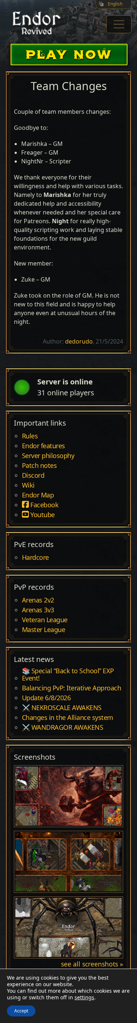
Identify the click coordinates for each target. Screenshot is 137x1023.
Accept (21, 1011)
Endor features (43, 446)
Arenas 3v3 (38, 610)
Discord (33, 475)
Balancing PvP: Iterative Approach (71, 688)
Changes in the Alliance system (67, 717)
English (115, 4)
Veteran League (45, 620)
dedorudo (79, 341)
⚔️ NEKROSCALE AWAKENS (62, 708)
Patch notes (39, 465)
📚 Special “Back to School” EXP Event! (68, 674)
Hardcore (35, 557)
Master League (43, 629)
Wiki (28, 485)
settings (84, 997)
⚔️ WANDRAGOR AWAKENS (62, 727)
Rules (30, 436)
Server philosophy (48, 456)
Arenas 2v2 (38, 600)
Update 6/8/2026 (46, 698)
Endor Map (38, 495)
